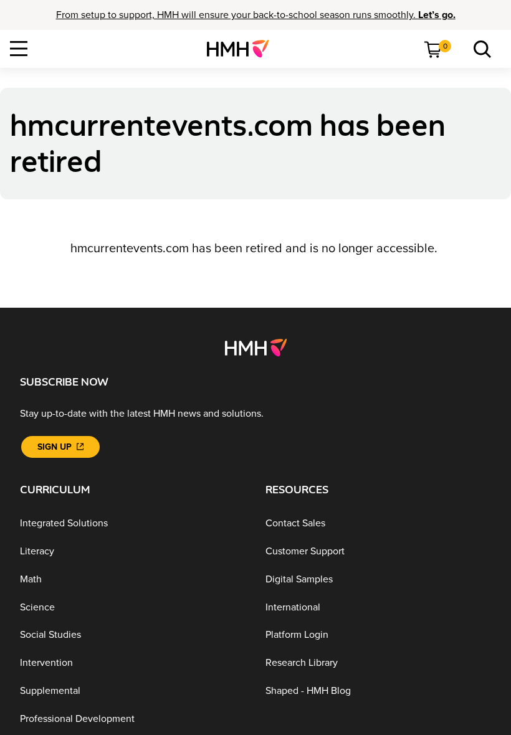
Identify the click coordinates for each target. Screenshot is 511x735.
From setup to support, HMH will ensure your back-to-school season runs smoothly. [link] (256, 15)
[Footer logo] (256, 347)
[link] (243, 49)
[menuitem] (243, 48)
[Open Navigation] (18, 48)
